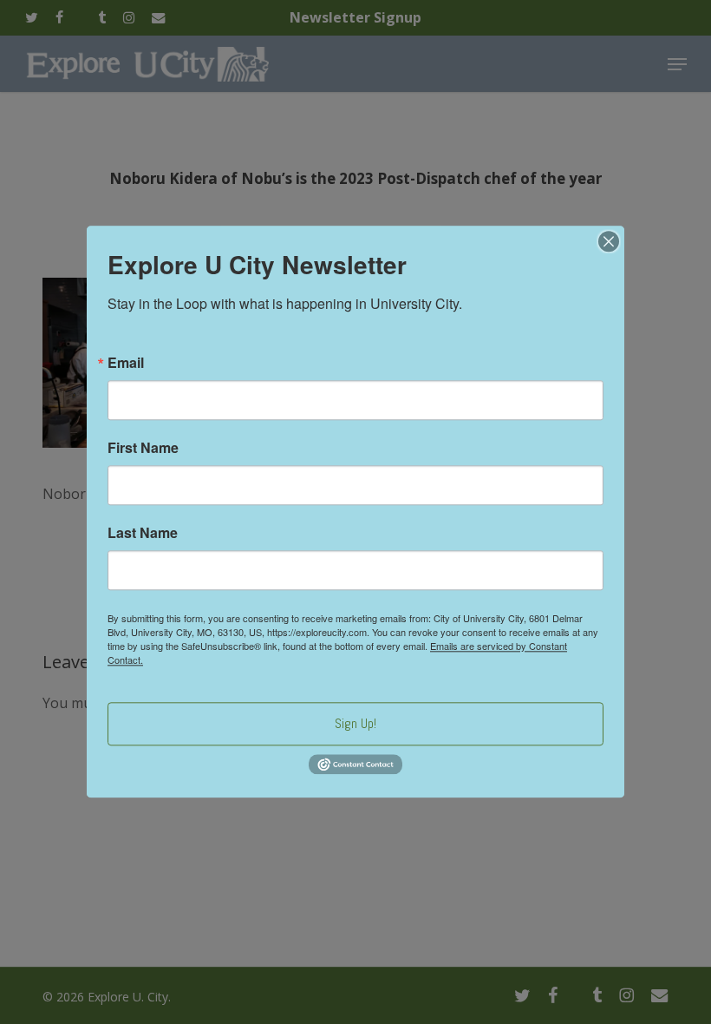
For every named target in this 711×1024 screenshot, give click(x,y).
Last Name (143, 533)
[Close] (608, 241)
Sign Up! (355, 723)
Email (126, 363)
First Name (143, 448)
